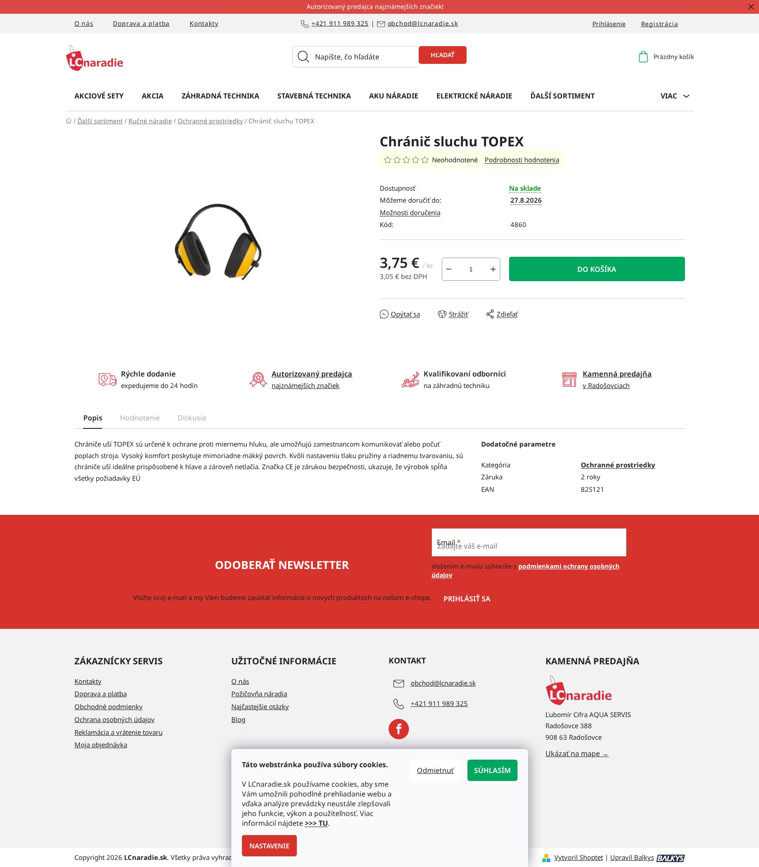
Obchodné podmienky (108, 706)
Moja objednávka (100, 744)
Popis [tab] (92, 418)
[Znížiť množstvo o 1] (448, 269)
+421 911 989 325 (340, 23)
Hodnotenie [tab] (140, 418)
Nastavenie (269, 845)
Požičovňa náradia (259, 693)
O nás (83, 23)
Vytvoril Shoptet (578, 857)
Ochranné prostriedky (618, 464)
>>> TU (316, 823)
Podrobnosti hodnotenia (522, 159)
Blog (238, 719)
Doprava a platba (141, 23)
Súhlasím (492, 770)
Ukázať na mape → (577, 753)
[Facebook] (399, 729)
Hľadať (443, 55)
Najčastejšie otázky (260, 706)
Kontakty (204, 23)
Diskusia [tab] (192, 418)
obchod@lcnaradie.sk (423, 23)
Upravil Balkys (632, 857)
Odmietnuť (435, 770)
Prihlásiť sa (467, 599)
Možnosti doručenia (410, 212)
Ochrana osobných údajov (114, 719)
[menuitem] (99, 95)
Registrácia (659, 24)
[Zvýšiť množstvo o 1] (493, 269)
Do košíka (596, 269)
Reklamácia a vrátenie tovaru (118, 732)
